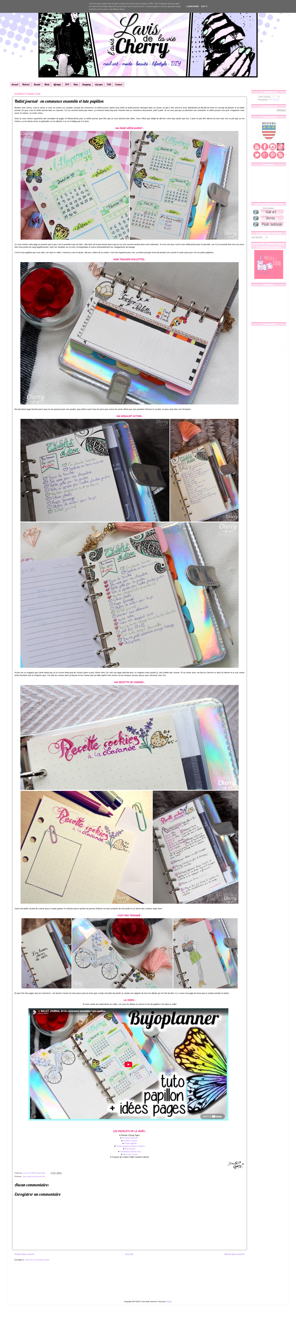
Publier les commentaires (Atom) (37, 1260)
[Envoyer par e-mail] (52, 1173)
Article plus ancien (234, 1254)
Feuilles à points (130, 1141)
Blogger (169, 1301)
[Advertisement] (268, 184)
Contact (118, 84)
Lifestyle (57, 84)
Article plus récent (24, 1254)
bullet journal (31, 1176)
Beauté (37, 84)
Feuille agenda (130, 1143)
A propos (99, 84)
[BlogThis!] (54, 1173)
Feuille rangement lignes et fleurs (130, 1146)
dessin (39, 1176)
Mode (46, 84)
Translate (275, 100)
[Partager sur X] (56, 1173)
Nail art (26, 84)
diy (44, 1176)
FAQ (109, 84)
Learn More (193, 6)
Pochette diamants (130, 1138)
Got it (204, 6)
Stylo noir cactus (130, 1154)
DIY (67, 84)
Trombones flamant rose (130, 1151)
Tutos (75, 84)
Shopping (86, 84)
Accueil (14, 84)
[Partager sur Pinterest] (60, 1173)
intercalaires (130, 1149)
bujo (24, 1176)
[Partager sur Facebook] (58, 1173)
